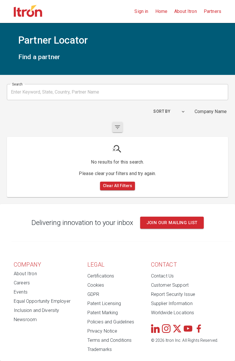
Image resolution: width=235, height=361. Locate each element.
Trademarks (99, 349)
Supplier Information (172, 303)
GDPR (93, 294)
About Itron (185, 11)
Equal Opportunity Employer (42, 301)
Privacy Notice (102, 331)
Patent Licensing (104, 303)
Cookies (95, 285)
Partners (212, 11)
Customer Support (170, 285)
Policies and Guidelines (110, 322)
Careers (22, 283)
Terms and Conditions (109, 340)
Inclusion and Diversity (36, 310)
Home (161, 11)
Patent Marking (102, 312)
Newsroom (25, 319)
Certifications (100, 276)
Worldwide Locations (172, 312)
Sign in (141, 11)
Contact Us (162, 276)
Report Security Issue (173, 294)
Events (21, 292)
